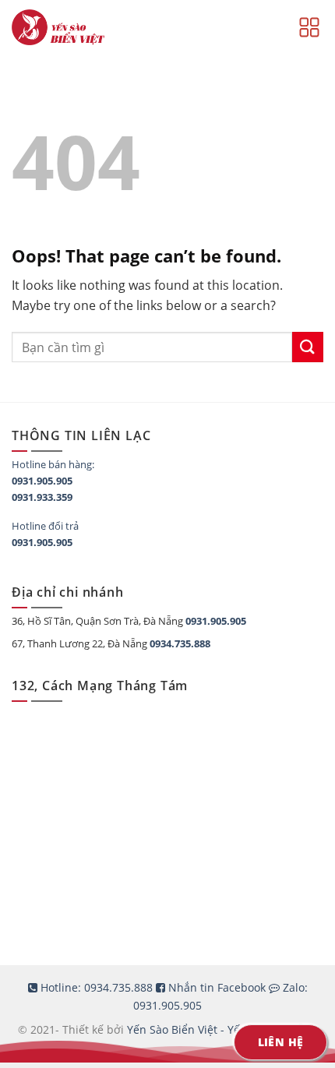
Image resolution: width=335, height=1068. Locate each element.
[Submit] (307, 347)
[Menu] (309, 27)
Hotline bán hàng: (53, 464)
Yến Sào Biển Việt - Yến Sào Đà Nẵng (222, 1029)
